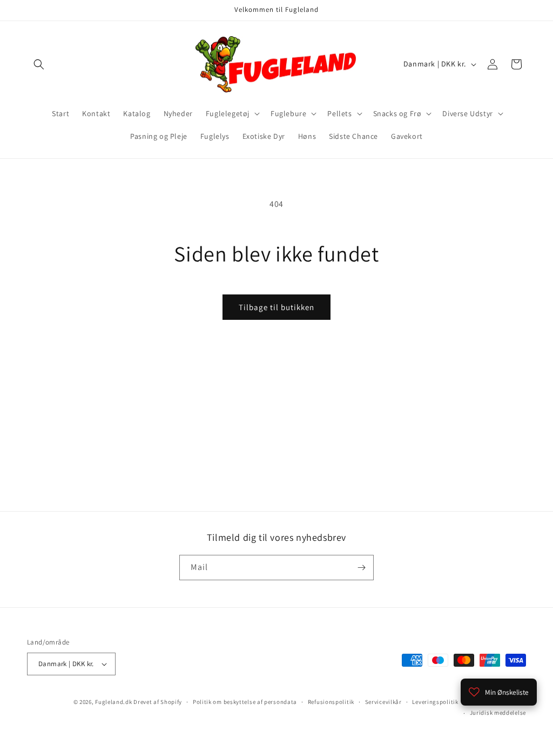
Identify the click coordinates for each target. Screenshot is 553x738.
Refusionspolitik (331, 702)
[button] (39, 64)
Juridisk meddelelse (498, 712)
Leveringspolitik (435, 702)
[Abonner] (361, 567)
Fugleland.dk (113, 702)
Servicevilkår (383, 702)
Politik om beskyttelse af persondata (245, 702)
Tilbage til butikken (276, 307)
